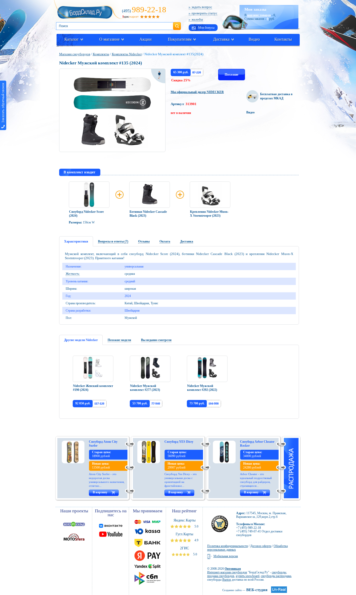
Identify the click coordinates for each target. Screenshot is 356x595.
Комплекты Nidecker (127, 54)
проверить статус (204, 13)
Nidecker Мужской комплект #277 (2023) (145, 388)
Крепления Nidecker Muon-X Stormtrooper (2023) (209, 213)
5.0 (196, 526)
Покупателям (180, 39)
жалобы (197, 19)
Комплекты (101, 54)
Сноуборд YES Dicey (178, 442)
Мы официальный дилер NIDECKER (197, 92)
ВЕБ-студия (244, 590)
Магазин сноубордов (74, 54)
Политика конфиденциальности (227, 546)
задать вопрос (202, 7)
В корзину (100, 492)
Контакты (283, 39)
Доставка (221, 39)
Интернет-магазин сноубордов (227, 572)
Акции (145, 39)
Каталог (71, 39)
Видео (254, 39)
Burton (226, 579)
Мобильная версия (225, 556)
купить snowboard (247, 576)
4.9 (196, 540)
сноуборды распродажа (276, 576)
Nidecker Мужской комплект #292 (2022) (202, 388)
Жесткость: (73, 274)
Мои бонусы (205, 27)
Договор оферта (260, 546)
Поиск (177, 24)
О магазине (109, 39)
